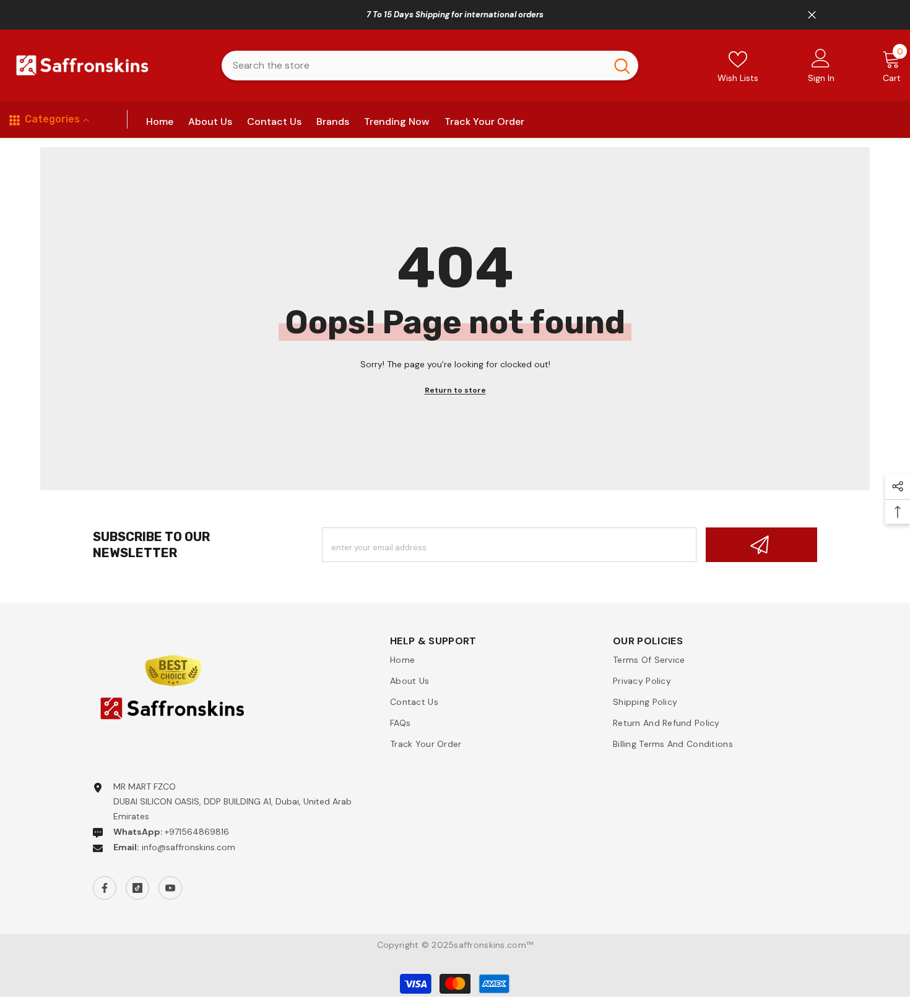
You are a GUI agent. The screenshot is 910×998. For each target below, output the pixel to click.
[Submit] (761, 544)
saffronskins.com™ (493, 944)
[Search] (430, 65)
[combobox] (414, 65)
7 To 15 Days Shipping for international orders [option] (455, 14)
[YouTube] (170, 888)
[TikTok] (137, 888)
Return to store (455, 390)
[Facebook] (104, 888)
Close (812, 15)
